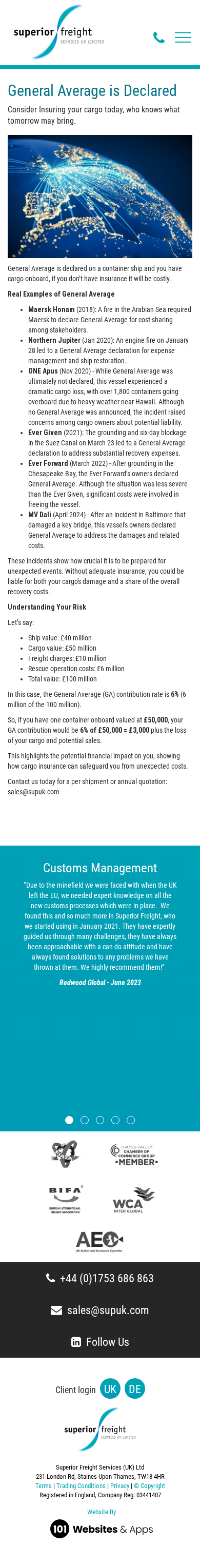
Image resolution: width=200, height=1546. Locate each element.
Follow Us (107, 1342)
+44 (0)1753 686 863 (107, 1278)
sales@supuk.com (108, 1310)
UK (110, 1389)
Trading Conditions (81, 1486)
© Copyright (149, 1486)
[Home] (59, 31)
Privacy (119, 1486)
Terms (43, 1486)
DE (135, 1389)
